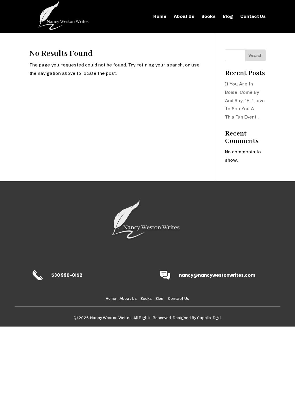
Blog (228, 16)
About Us (184, 16)
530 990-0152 (66, 275)
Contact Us (253, 16)
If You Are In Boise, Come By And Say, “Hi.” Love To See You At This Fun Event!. (245, 100)
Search (255, 55)
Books (208, 16)
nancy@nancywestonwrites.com (217, 275)
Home (160, 16)
